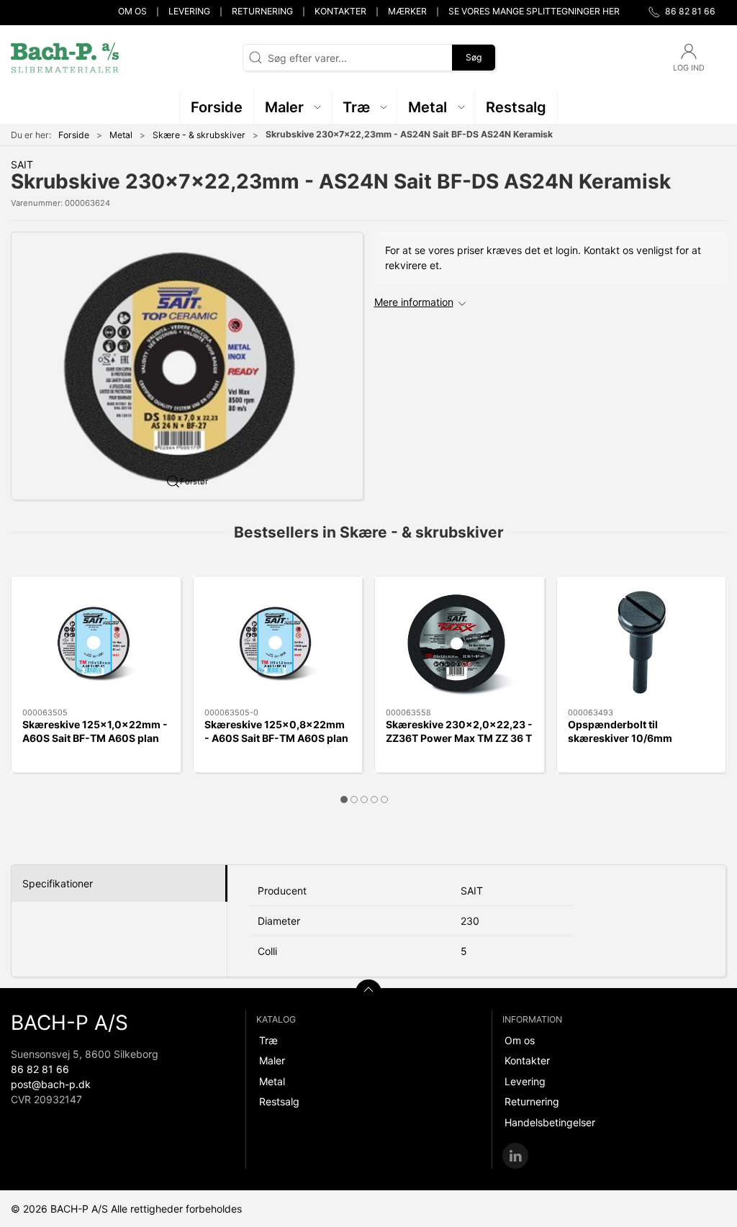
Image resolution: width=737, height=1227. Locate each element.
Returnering (262, 11)
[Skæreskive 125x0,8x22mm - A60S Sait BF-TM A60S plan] (278, 642)
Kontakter (340, 11)
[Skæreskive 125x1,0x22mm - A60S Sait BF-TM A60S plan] (96, 642)
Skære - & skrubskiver (199, 135)
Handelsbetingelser (550, 1122)
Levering (189, 11)
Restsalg (279, 1101)
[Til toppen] (368, 992)
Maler (272, 1060)
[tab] (344, 799)
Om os (132, 11)
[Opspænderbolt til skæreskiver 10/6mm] (641, 642)
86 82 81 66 (40, 1069)
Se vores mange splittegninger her (534, 11)
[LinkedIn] (515, 1156)
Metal (120, 135)
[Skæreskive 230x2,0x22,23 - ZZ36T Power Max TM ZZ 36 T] (459, 642)
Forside (73, 135)
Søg (473, 57)
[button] (293, 107)
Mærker (407, 11)
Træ (268, 1040)
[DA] (65, 57)
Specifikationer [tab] (57, 883)
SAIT (22, 164)
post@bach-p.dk (51, 1084)
